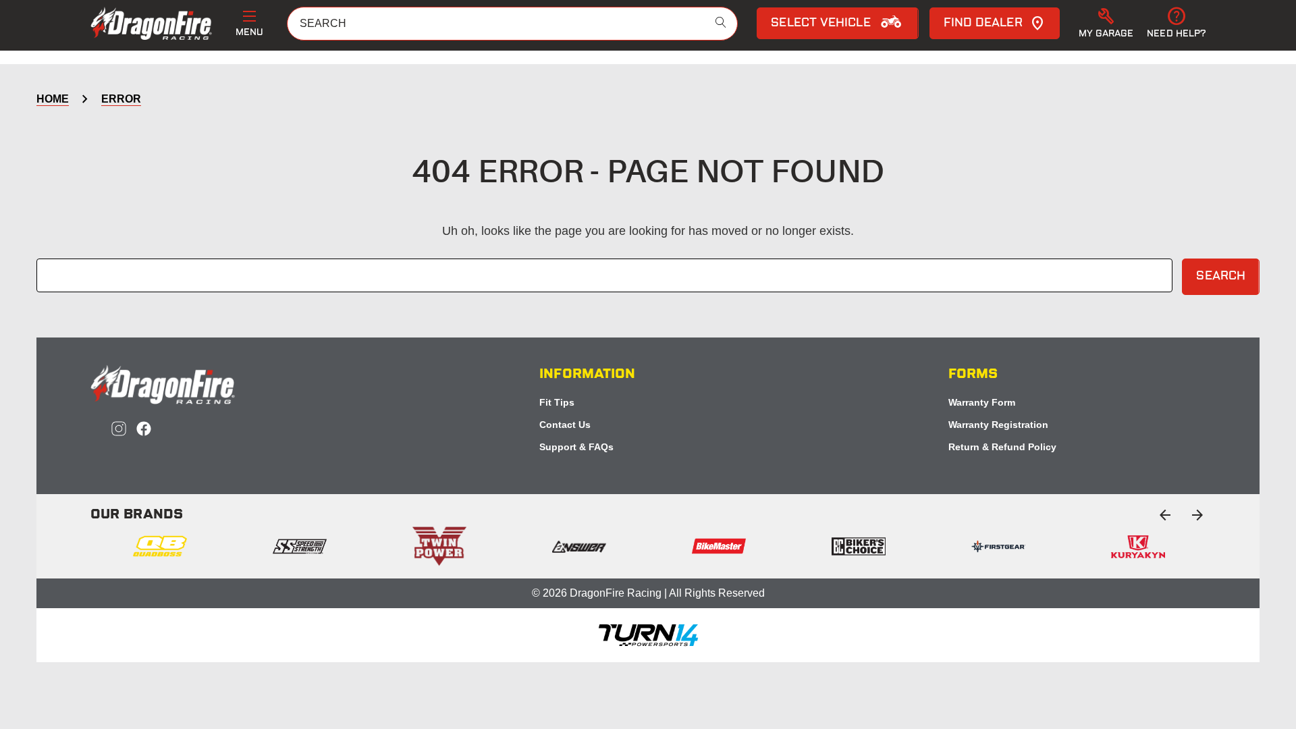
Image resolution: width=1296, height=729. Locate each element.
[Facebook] (144, 429)
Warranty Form (981, 402)
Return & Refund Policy (1002, 446)
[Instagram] (119, 429)
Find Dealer (983, 24)
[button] (1106, 23)
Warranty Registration (998, 424)
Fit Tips (556, 402)
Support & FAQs (576, 446)
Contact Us (565, 424)
